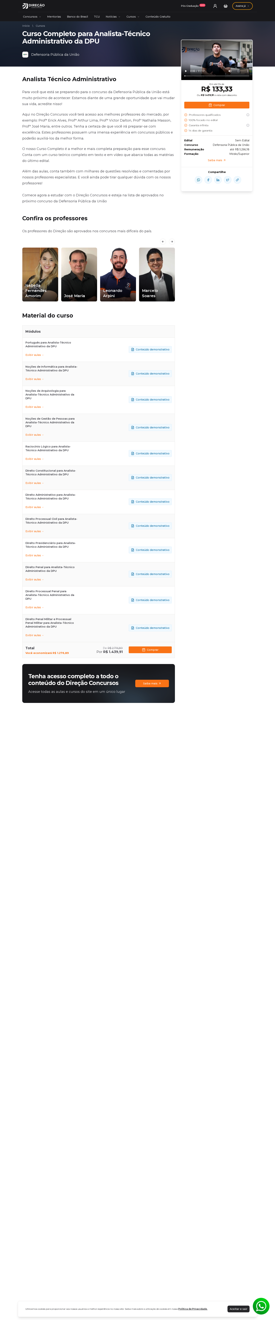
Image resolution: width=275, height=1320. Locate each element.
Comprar (152, 649)
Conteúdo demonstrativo (152, 349)
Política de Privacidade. (192, 1308)
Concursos (30, 16)
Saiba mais (150, 683)
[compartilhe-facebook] (208, 180)
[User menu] (215, 6)
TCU (97, 16)
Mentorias (54, 16)
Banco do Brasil (77, 16)
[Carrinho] (225, 6)
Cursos (131, 16)
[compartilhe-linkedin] (218, 180)
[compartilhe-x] (227, 180)
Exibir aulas (33, 355)
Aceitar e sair (238, 1309)
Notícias (111, 16)
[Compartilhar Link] (237, 180)
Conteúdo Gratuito (158, 16)
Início (26, 25)
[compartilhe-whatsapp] (198, 180)
